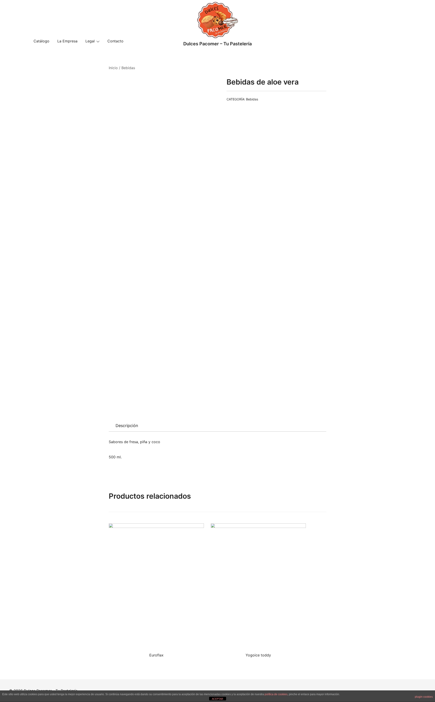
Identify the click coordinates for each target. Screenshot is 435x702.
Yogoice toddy (258, 655)
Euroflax (156, 655)
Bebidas (128, 68)
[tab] (127, 425)
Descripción (127, 425)
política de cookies (276, 694)
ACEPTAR (217, 698)
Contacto (115, 41)
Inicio (113, 68)
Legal (90, 41)
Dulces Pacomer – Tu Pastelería (217, 43)
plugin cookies (424, 696)
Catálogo (41, 41)
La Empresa (67, 41)
